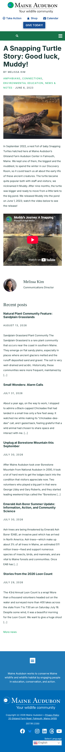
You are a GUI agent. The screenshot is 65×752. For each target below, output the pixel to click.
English (42, 742)
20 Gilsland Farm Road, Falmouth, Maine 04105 (32, 718)
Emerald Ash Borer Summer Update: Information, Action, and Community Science (29, 507)
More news (10, 632)
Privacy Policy (52, 715)
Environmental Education (23, 83)
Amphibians (11, 78)
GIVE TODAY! (34, 25)
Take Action (14, 18)
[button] (60, 36)
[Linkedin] (44, 731)
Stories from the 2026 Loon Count (27, 574)
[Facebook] (22, 731)
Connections (32, 78)
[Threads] (51, 731)
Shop (34, 18)
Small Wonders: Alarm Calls (23, 384)
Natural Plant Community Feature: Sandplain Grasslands (27, 315)
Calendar (52, 18)
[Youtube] (59, 731)
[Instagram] (37, 731)
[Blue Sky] (29, 731)
